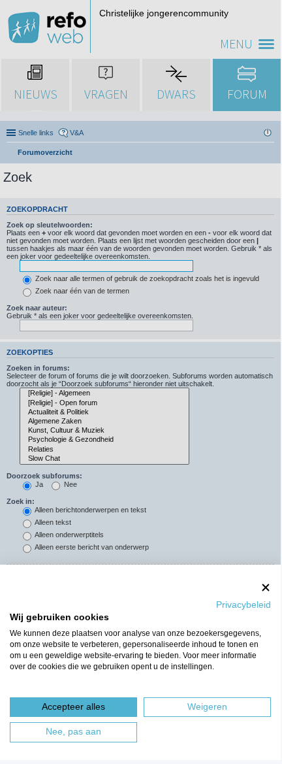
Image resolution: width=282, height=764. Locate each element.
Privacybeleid (243, 605)
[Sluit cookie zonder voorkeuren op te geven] (265, 587)
